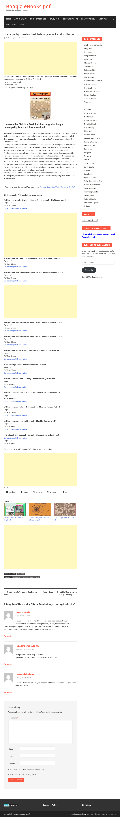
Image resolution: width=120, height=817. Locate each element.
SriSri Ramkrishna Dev (93, 181)
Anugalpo (88, 48)
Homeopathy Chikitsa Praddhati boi (26, 577)
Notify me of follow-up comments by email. (27, 770)
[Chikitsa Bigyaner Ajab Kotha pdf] (65, 509)
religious (87, 152)
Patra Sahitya (89, 127)
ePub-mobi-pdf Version (93, 45)
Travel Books (89, 195)
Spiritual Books (90, 177)
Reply (9, 636)
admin (23, 38)
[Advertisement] (40, 58)
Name (11, 749)
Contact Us (11, 25)
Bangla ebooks (90, 55)
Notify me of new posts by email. (23, 774)
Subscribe (89, 270)
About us (103, 19)
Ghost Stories (89, 77)
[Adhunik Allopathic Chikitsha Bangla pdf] (15, 509)
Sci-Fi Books (89, 167)
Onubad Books (90, 98)
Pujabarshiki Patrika (92, 138)
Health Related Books (93, 80)
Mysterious (88, 117)
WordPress (89, 814)
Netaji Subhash (90, 124)
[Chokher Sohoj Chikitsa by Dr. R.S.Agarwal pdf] (40, 509)
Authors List (20, 19)
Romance (88, 149)
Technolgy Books (91, 192)
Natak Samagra (90, 120)
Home (8, 19)
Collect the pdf (10, 208)
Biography (88, 59)
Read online (22, 208)
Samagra (87, 156)
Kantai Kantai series (92, 91)
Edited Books (89, 73)
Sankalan (88, 159)
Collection (88, 66)
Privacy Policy (88, 19)
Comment (13, 718)
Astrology (88, 52)
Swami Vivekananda (92, 184)
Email (11, 756)
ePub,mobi (54, 19)
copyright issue (70, 19)
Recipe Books (89, 145)
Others (87, 206)
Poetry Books (89, 134)
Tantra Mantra (90, 188)
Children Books (90, 63)
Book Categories (38, 19)
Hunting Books (90, 88)
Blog (22, 25)
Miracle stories (90, 113)
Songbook (88, 174)
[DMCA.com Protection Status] (11, 805)
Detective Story (90, 70)
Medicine (21, 574)
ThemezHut (112, 814)
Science (87, 170)
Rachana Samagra (91, 142)
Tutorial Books (90, 199)
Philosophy (88, 131)
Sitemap (87, 102)
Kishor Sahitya (90, 95)
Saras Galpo (89, 163)
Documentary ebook (92, 202)
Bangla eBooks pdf (28, 6)
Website (11, 763)
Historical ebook (91, 84)
